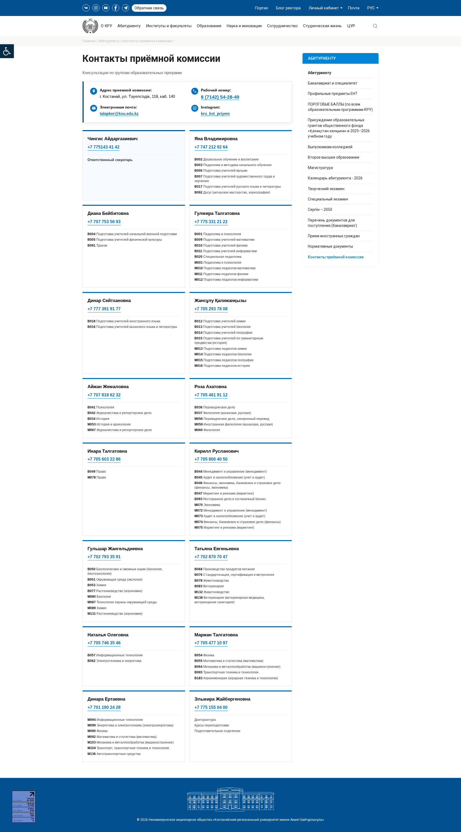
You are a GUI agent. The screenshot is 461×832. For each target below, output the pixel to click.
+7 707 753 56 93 (104, 221)
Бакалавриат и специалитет (332, 83)
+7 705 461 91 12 (211, 395)
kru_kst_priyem (215, 113)
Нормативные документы (330, 246)
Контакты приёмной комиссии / (148, 41)
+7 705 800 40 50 (211, 459)
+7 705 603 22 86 (104, 459)
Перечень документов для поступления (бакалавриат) (332, 223)
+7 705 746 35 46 (104, 643)
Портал (261, 8)
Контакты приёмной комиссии (336, 257)
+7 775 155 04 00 (211, 707)
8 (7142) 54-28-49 (220, 97)
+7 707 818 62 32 (104, 395)
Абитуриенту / (110, 41)
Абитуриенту (129, 25)
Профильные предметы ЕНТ (332, 93)
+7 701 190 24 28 (104, 707)
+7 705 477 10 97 (211, 643)
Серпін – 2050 (320, 209)
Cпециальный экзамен (328, 199)
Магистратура (320, 168)
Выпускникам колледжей (330, 147)
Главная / (90, 41)
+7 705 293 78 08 (211, 309)
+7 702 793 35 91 (104, 556)
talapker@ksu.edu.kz (119, 113)
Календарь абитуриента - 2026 (335, 178)
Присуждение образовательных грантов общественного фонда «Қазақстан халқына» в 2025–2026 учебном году (339, 128)
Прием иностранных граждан (334, 236)
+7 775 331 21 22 (211, 221)
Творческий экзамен (326, 189)
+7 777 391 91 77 (104, 309)
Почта (353, 8)
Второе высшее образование (333, 157)
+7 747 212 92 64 (211, 147)
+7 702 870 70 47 (211, 556)
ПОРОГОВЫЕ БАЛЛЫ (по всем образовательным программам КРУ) (340, 107)
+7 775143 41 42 (104, 147)
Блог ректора (288, 8)
